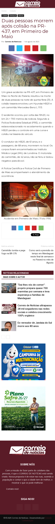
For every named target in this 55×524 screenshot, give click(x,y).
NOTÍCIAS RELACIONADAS (16, 273)
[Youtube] (35, 507)
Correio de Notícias (13, 41)
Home (4, 11)
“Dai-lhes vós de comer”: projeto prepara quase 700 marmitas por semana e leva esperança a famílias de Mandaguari (33, 291)
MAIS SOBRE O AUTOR (14, 277)
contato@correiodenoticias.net (34, 488)
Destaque (13, 16)
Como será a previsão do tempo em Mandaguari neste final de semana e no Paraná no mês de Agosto (41, 256)
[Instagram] (28, 507)
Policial (20, 16)
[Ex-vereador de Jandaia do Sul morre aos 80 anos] (8, 326)
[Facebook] (20, 507)
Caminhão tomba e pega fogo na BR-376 (13, 252)
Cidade (4, 16)
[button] (51, 4)
